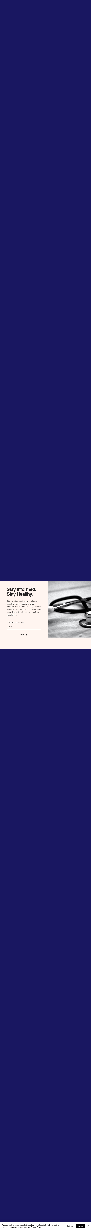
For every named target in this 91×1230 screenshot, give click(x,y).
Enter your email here (16, 622)
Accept (80, 1226)
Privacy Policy (36, 1227)
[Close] (88, 1226)
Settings (70, 1226)
